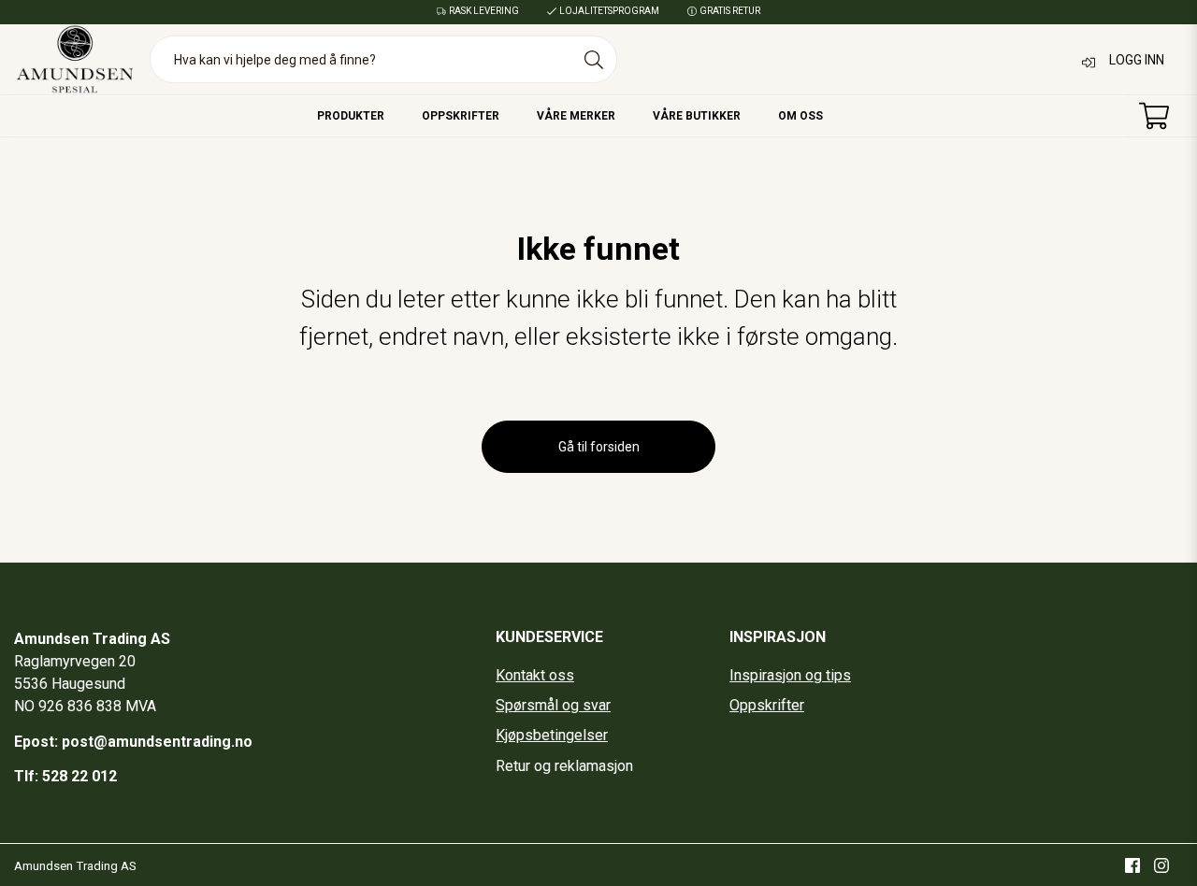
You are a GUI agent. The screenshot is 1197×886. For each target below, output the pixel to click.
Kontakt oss (535, 675)
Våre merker (576, 115)
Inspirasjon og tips (790, 675)
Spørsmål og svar (553, 705)
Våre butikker (697, 115)
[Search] (593, 60)
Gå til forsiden (599, 446)
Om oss (800, 115)
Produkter (350, 115)
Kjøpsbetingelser (552, 735)
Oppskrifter (460, 115)
